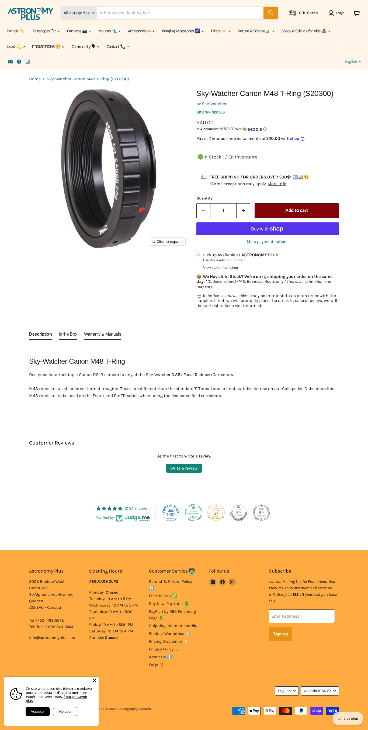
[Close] (94, 680)
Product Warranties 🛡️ (169, 633)
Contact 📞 (116, 47)
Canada (317, 690)
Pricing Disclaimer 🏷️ (168, 641)
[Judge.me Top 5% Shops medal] (238, 512)
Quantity (204, 198)
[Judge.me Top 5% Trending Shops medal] (261, 512)
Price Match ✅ (163, 595)
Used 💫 (14, 47)
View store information (220, 268)
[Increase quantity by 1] (243, 210)
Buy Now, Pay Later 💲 (169, 603)
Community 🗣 (84, 47)
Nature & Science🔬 (254, 31)
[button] (337, 13)
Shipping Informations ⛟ (173, 625)
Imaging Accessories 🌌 (181, 31)
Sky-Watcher (214, 103)
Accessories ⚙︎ (140, 31)
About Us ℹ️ (160, 657)
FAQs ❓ (156, 664)
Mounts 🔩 (108, 31)
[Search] (270, 13)
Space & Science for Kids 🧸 (304, 31)
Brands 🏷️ (16, 31)
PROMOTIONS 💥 (46, 47)
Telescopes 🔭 (45, 31)
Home (35, 79)
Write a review (184, 468)
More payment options (268, 241)
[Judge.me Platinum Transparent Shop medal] (193, 512)
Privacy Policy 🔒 (164, 649)
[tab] (40, 335)
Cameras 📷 (77, 31)
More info (277, 183)
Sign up (280, 634)
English (351, 62)
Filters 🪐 (219, 31)
